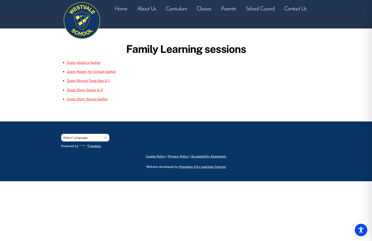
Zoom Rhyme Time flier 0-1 (88, 81)
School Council (260, 9)
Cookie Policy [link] (156, 156)
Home (121, 9)
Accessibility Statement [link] (208, 156)
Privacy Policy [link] (178, 156)
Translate (94, 146)
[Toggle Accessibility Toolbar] (361, 230)
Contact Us (295, 9)
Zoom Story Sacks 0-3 (85, 90)
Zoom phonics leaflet (84, 63)
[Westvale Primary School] (82, 40)
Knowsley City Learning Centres (202, 167)
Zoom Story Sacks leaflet (87, 99)
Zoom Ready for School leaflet (91, 72)
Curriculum (176, 9)
